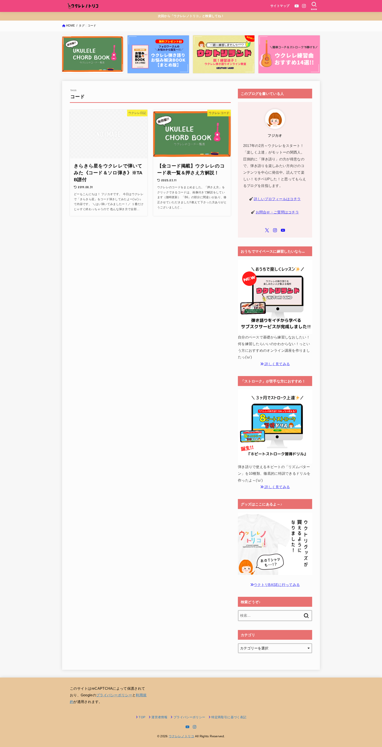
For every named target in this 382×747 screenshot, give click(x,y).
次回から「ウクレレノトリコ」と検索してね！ (191, 16)
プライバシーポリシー (114, 695)
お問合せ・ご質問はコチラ (277, 212)
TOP (142, 717)
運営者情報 (159, 717)
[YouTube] (296, 6)
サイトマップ (280, 6)
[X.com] (267, 230)
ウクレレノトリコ (181, 736)
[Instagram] (304, 6)
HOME (70, 25)
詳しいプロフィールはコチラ (277, 199)
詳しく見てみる (277, 364)
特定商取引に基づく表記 (228, 717)
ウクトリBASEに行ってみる (277, 585)
